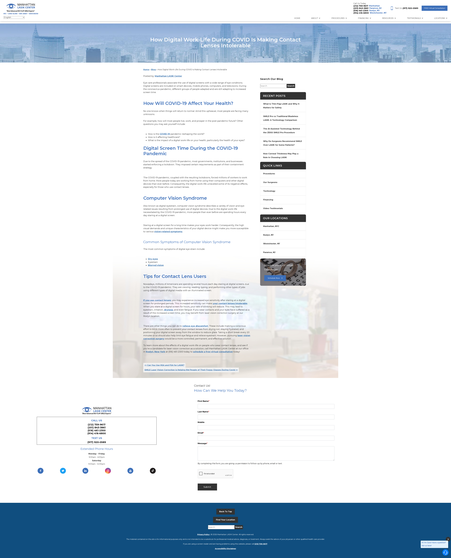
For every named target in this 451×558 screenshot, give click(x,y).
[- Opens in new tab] (153, 471)
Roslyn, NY (374, 10)
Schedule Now (274, 278)
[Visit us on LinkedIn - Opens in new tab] (85, 471)
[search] (291, 86)
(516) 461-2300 (360, 10)
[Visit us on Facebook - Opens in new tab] (40, 471)
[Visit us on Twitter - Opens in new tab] (63, 471)
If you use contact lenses (157, 300)
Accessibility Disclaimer (225, 549)
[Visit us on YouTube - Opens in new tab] (130, 471)
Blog (153, 69)
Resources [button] (388, 18)
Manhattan (374, 6)
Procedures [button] (338, 18)
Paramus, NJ (375, 8)
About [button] (314, 18)
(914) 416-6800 (361, 13)
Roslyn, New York (155, 351)
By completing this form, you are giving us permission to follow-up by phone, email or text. (240, 463)
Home (297, 18)
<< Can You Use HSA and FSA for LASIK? (164, 365)
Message (203, 443)
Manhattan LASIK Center (168, 76)
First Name (203, 401)
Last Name (203, 412)
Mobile (201, 422)
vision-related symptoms (168, 231)
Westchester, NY (378, 13)
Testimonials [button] (414, 18)
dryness (168, 310)
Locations (439, 18)
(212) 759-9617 (360, 6)
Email (201, 433)
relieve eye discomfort (195, 326)
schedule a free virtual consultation (213, 351)
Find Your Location (225, 520)
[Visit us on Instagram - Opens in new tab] (108, 471)
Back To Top (225, 511)
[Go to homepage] (21, 8)
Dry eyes (153, 259)
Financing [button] (363, 18)
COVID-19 (165, 134)
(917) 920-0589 (410, 8)
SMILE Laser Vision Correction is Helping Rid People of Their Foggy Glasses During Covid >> (191, 370)
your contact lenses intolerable (230, 303)
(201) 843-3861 (360, 8)
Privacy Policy (203, 534)
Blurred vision (156, 265)
